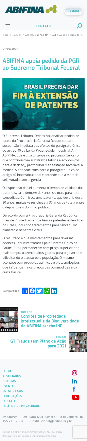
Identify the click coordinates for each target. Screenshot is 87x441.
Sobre (7, 371)
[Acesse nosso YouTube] (74, 397)
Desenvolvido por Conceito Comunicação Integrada (29, 436)
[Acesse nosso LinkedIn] (74, 380)
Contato (9, 401)
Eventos (9, 386)
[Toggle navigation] (7, 26)
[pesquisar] (79, 26)
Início (5, 34)
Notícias (17, 34)
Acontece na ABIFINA (36, 34)
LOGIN (73, 11)
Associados (11, 376)
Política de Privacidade (21, 406)
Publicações (12, 396)
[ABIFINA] (30, 11)
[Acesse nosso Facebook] (74, 389)
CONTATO (43, 26)
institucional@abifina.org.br (52, 421)
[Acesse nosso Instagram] (74, 372)
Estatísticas (12, 391)
